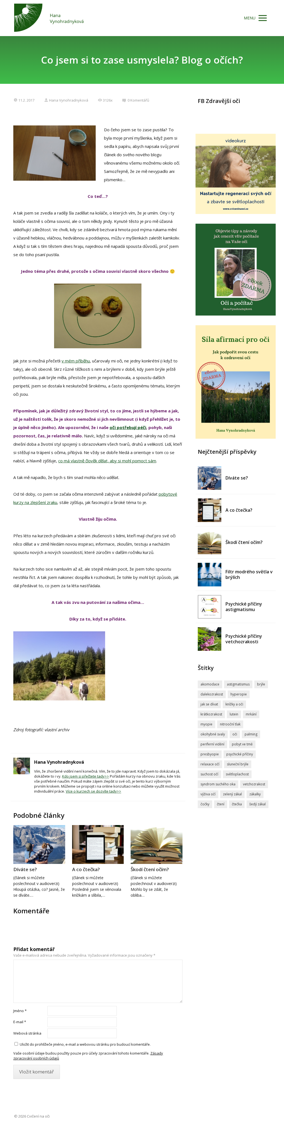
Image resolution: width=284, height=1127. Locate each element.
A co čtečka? (86, 869)
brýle (261, 684)
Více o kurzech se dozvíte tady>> (93, 791)
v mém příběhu (76, 361)
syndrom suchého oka (218, 784)
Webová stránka (27, 1033)
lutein (234, 714)
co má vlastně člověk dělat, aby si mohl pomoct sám (107, 460)
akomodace (210, 684)
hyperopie (238, 694)
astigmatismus (238, 684)
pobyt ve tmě (242, 744)
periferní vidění (212, 744)
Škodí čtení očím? (150, 869)
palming (251, 734)
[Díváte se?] (39, 844)
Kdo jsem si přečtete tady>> (85, 776)
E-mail (19, 1021)
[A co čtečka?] (98, 844)
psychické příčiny (239, 754)
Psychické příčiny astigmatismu (243, 606)
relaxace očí (210, 764)
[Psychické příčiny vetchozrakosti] (209, 639)
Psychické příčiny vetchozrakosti (243, 639)
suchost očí (209, 774)
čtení (220, 804)
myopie (206, 724)
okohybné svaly (213, 734)
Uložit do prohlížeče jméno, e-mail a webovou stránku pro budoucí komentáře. (85, 1044)
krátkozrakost (211, 714)
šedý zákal (257, 804)
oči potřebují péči (128, 427)
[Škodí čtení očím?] (156, 844)
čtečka (237, 804)
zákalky (255, 794)
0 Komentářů (138, 100)
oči (234, 734)
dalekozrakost (212, 694)
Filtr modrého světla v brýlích (249, 574)
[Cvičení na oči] (48, 18)
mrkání (251, 714)
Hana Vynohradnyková (68, 100)
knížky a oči (234, 704)
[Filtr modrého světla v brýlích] (209, 574)
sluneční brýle (237, 764)
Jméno (20, 1010)
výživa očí (208, 794)
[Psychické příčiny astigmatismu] (209, 607)
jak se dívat (209, 704)
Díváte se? (25, 869)
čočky (205, 804)
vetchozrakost (254, 784)
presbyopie (210, 754)
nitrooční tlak (230, 724)
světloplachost (237, 774)
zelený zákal (232, 794)
